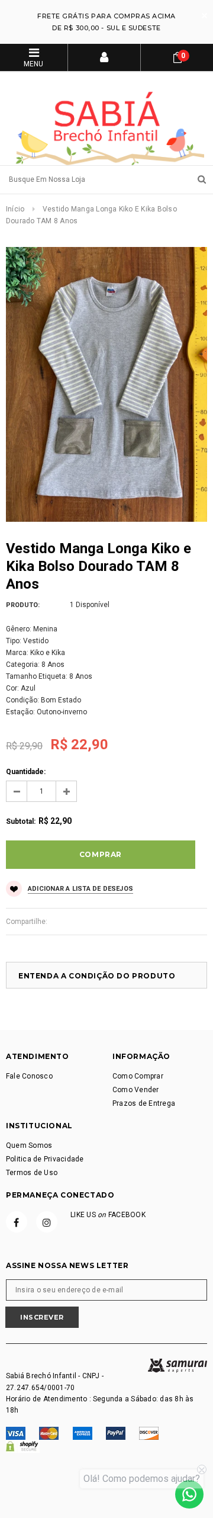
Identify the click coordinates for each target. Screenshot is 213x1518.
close (204, 15)
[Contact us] (189, 1494)
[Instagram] (46, 1222)
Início (15, 209)
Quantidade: (26, 772)
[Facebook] (16, 1222)
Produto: (23, 605)
